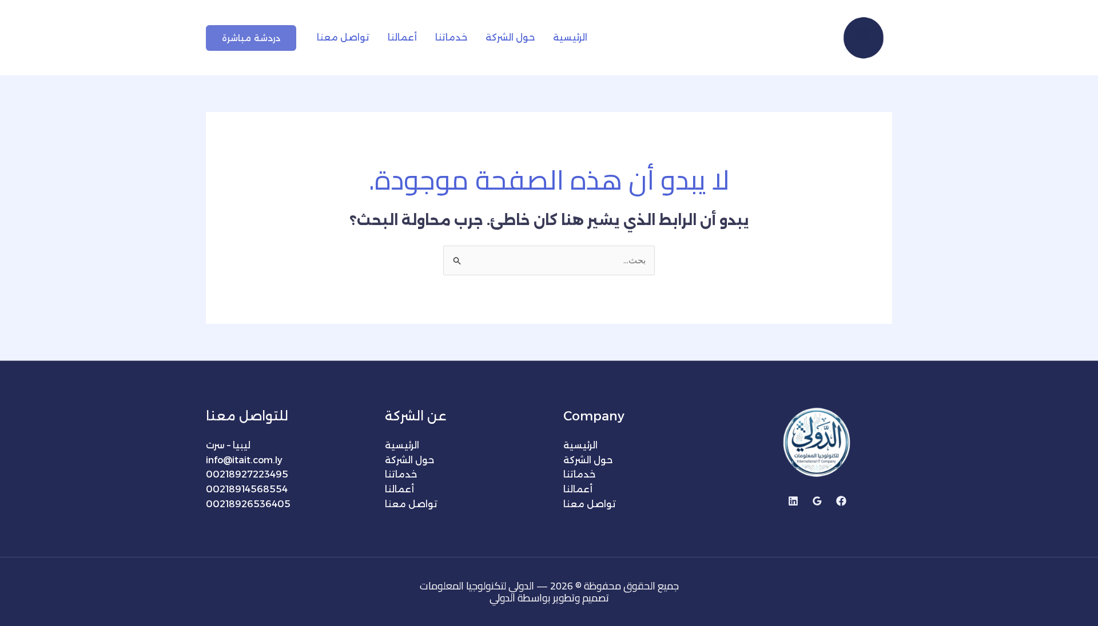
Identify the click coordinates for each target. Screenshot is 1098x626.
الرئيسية (570, 37)
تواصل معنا (343, 37)
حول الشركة (510, 37)
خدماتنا (451, 37)
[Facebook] (841, 501)
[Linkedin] (793, 501)
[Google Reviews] (817, 501)
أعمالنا (402, 37)
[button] (251, 38)
